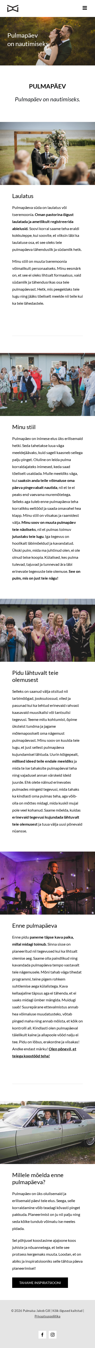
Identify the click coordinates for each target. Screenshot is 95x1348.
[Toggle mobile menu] (85, 7)
